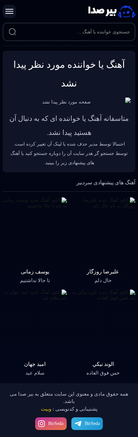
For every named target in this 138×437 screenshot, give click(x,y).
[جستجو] (12, 32)
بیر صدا (111, 11)
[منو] (9, 11)
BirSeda (55, 423)
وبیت (46, 409)
